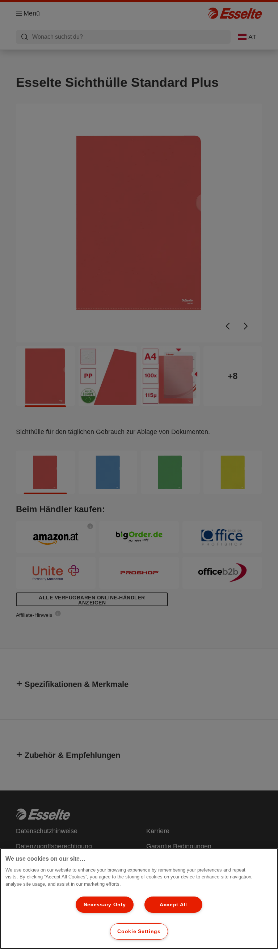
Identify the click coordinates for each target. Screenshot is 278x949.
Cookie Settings (139, 931)
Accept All (173, 904)
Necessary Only (105, 904)
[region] (139, 898)
